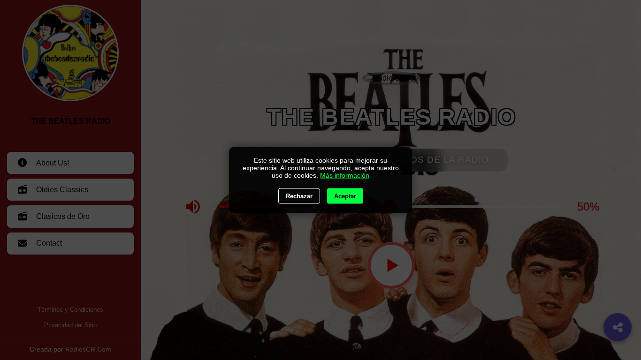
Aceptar (345, 196)
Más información (344, 175)
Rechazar (299, 196)
